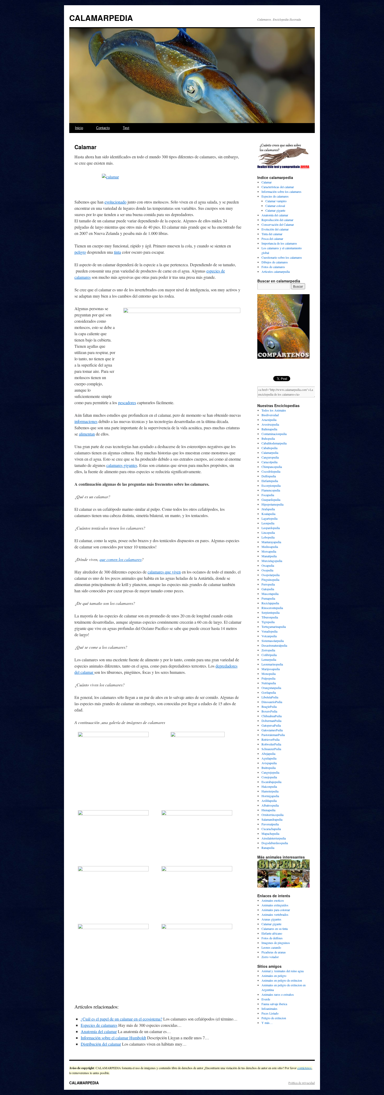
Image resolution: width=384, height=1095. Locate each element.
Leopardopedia (270, 528)
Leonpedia (267, 523)
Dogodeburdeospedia (274, 843)
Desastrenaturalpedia (274, 645)
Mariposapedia (270, 669)
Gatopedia (267, 589)
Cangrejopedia (270, 772)
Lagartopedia (269, 518)
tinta (117, 252)
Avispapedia (269, 763)
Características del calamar (277, 187)
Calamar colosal (275, 206)
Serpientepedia (270, 612)
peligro (80, 252)
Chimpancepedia (271, 467)
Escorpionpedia (271, 485)
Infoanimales (269, 1008)
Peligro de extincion (273, 1018)
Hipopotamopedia (272, 504)
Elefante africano (271, 933)
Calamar (266, 182)
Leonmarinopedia (272, 664)
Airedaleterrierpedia (273, 838)
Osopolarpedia (270, 575)
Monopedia (268, 673)
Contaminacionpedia (274, 434)
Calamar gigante (275, 210)
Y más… (267, 1023)
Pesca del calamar (272, 238)
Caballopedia (269, 448)
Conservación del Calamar (277, 224)
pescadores (127, 402)
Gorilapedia (268, 692)
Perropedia (268, 584)
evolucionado (115, 202)
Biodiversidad (270, 415)
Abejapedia (268, 753)
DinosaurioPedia (271, 702)
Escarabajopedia (271, 782)
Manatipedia (269, 556)
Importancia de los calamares (279, 243)
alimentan (87, 434)
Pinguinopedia (270, 579)
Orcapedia (267, 565)
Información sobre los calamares (281, 191)
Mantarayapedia (271, 542)
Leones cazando (271, 947)
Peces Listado (269, 1013)
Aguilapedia (268, 758)
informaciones (85, 421)
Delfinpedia (268, 476)
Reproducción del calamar (277, 220)
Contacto (103, 128)
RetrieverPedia (270, 739)
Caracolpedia (269, 462)
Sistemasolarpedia (272, 641)
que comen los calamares (121, 559)
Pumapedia (268, 598)
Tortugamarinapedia (273, 626)
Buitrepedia (268, 768)
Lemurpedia (268, 659)
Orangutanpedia (271, 688)
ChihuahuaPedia (271, 716)
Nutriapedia (268, 683)
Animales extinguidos (274, 905)
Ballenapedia (269, 429)
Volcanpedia (269, 636)
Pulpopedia (268, 678)
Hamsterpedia (269, 791)
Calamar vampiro (276, 201)
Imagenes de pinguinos (275, 943)
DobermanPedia (271, 721)
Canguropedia (270, 457)
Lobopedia (268, 537)
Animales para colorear (275, 910)
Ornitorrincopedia (272, 815)
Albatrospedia (270, 805)
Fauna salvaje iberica (274, 1004)
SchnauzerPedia (271, 749)
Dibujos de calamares (274, 262)
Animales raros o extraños (277, 994)
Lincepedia (268, 532)
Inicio (79, 128)
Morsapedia (268, 551)
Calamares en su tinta (274, 928)
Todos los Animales (273, 410)
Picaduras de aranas (273, 952)
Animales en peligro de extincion (281, 980)
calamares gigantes (121, 465)
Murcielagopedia (271, 561)
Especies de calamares (99, 1025)
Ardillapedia (269, 800)
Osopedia (267, 570)
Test (126, 128)
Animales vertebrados (274, 914)
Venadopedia (269, 631)
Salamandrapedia (271, 819)
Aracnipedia (268, 420)
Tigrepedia (268, 622)
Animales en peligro (273, 976)
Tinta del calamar (271, 234)
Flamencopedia (270, 490)
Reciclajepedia (270, 603)
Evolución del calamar (275, 229)
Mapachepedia (270, 833)
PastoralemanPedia (273, 735)
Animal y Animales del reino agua (282, 971)
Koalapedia (268, 514)
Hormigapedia (270, 796)
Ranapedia (267, 847)
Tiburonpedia (269, 617)
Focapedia (267, 495)
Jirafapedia (268, 509)
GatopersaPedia (271, 725)
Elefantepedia (269, 481)
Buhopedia (268, 438)
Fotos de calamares (273, 267)
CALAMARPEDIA (101, 17)
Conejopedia (269, 777)
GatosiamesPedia (272, 730)
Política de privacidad (301, 1083)
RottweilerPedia (271, 744)
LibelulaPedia (269, 697)
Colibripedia (269, 655)
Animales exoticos (272, 900)
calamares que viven (164, 572)
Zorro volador (270, 957)
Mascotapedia (269, 594)
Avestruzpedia (270, 424)
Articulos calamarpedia (275, 271)
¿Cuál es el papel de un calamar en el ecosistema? (121, 1019)
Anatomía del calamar (99, 1031)
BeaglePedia (269, 706)
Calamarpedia (269, 452)
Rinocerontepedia (272, 608)
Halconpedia (269, 786)
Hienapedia (268, 810)
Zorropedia (268, 650)
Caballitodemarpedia (274, 443)
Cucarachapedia (271, 829)
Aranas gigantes (271, 919)
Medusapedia (269, 546)
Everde (265, 999)
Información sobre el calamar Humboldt (113, 1037)
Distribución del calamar (101, 1044)
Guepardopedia (270, 499)
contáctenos (304, 1068)
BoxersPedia (269, 711)
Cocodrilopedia (270, 471)
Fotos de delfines (272, 938)
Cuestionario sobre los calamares (281, 257)
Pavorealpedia (270, 824)
